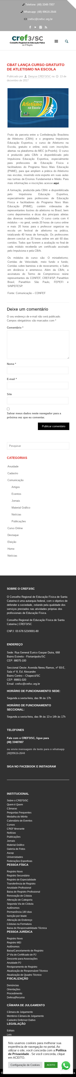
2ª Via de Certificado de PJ (21, 954)
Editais (10, 1030)
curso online (15, 528)
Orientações (13, 989)
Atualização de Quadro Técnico (24, 974)
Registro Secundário (18, 875)
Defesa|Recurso (16, 997)
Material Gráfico (15, 845)
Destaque (13, 535)
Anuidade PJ (14, 962)
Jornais (16, 500)
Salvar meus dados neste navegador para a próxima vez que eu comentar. (34, 415)
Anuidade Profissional (19, 887)
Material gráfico (21, 507)
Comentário (15, 327)
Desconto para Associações (22, 958)
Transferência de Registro (21, 883)
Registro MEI (14, 942)
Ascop (10, 853)
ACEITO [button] (51, 1065)
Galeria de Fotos (16, 849)
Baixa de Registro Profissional (23, 891)
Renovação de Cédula (19, 895)
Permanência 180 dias (19, 912)
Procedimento (14, 993)
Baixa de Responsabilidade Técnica (27, 928)
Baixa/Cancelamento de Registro (25, 950)
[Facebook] (30, 27)
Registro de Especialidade (21, 879)
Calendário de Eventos (19, 820)
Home (10, 548)
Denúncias (13, 985)
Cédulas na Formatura (19, 924)
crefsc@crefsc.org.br (40, 19)
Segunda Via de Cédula (20, 903)
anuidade (12, 466)
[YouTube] (35, 27)
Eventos (16, 493)
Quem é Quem (15, 804)
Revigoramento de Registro (22, 966)
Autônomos (13, 907)
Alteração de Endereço (19, 920)
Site (9, 394)
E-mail (12, 379)
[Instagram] (41, 27)
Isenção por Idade (17, 916)
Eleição (11, 541)
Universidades (15, 857)
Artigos (16, 487)
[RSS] (46, 27)
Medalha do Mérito (17, 816)
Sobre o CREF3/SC (17, 800)
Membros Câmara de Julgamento (25, 1016)
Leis (9, 1034)
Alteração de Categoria (19, 899)
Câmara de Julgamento (20, 1012)
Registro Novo (15, 871)
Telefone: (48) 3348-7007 (40, 4)
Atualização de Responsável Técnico (27, 970)
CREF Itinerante (16, 828)
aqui (56, 183)
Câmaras (12, 808)
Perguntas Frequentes (19, 812)
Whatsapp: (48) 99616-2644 (40, 11)
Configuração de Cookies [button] (25, 1065)
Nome (11, 363)
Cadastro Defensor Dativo (21, 1020)
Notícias (16, 514)
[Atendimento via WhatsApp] (66, 1066)
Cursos (11, 824)
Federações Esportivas (19, 861)
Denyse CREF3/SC (39, 76)
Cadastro (12, 473)
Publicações (19, 521)
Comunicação (15, 480)
